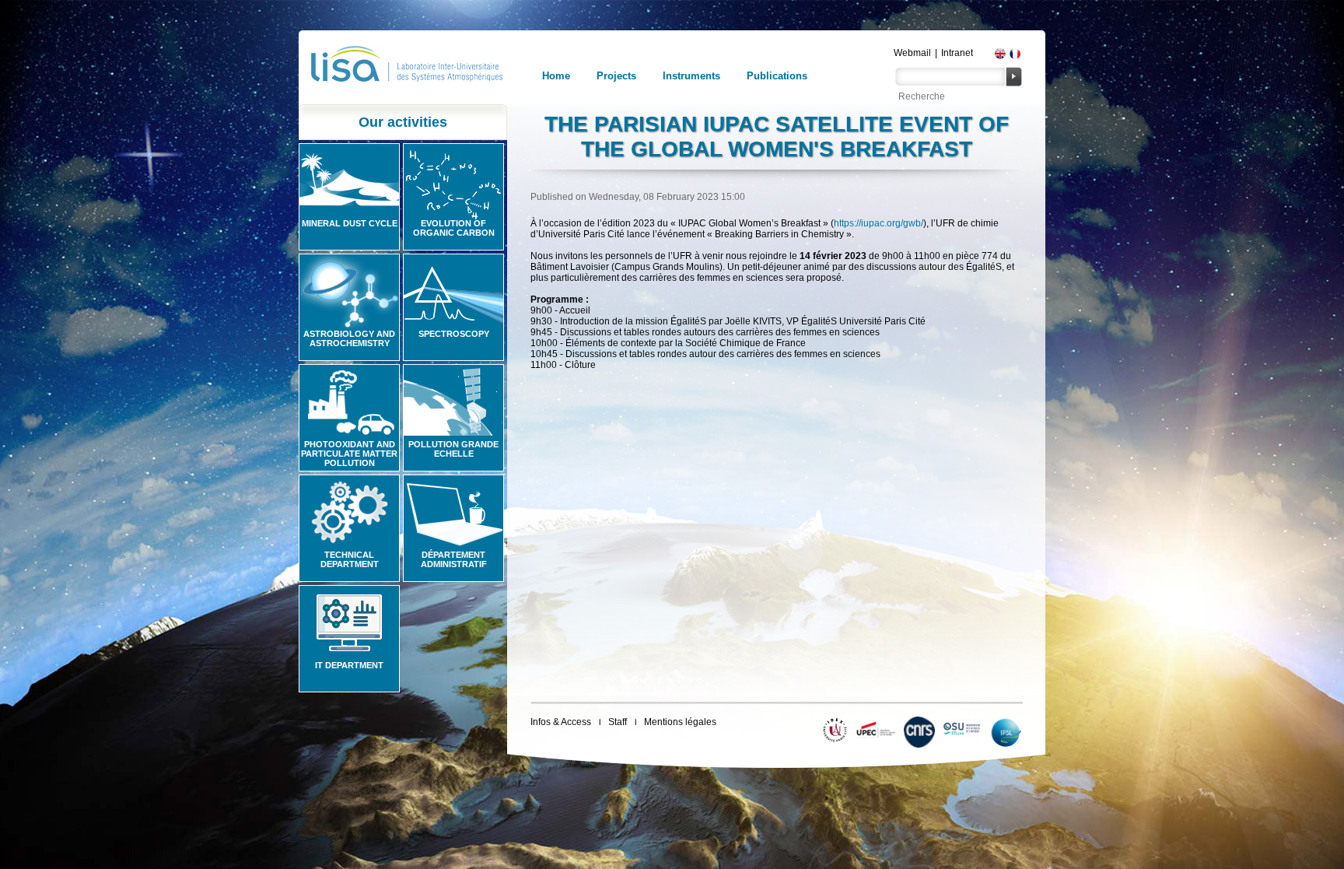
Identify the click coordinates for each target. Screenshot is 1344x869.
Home (556, 76)
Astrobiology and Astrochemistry (349, 338)
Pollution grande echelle (453, 449)
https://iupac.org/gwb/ (878, 223)
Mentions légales (680, 722)
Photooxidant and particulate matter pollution (349, 454)
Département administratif (454, 559)
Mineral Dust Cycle (349, 223)
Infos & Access (560, 722)
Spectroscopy (453, 333)
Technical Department (349, 559)
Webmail (912, 52)
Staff (617, 722)
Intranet (957, 52)
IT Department (349, 665)
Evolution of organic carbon (454, 228)
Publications (777, 76)
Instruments (691, 76)
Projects (616, 76)
